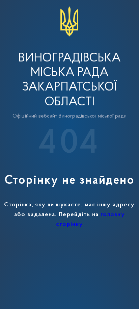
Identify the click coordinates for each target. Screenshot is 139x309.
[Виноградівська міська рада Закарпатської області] (69, 7)
